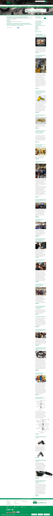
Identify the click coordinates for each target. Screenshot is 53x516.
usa (36, 30)
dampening (16, 24)
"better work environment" (25, 23)
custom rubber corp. (39, 22)
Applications (24, 5)
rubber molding (38, 31)
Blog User (20, 21)
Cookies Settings (34, 514)
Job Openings (16, 503)
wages (36, 28)
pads (31, 24)
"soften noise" (13, 25)
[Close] (52, 514)
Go (45, 1)
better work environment (40, 25)
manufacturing (38, 23)
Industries (16, 5)
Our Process (33, 5)
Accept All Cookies (46, 514)
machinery (28, 24)
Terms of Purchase (25, 501)
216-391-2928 (30, 3)
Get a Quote (38, 3)
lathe (25, 24)
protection (9, 25)
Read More (8, 20)
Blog (15, 502)
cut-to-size (12, 24)
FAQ (14, 501)
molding (37, 27)
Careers (44, 3)
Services (9, 5)
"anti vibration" (9, 23)
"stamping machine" (20, 25)
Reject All (40, 514)
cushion (8, 24)
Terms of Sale (24, 500)
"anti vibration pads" (16, 23)
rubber (36, 26)
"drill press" (21, 24)
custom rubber (38, 24)
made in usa (37, 29)
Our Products (42, 5)
